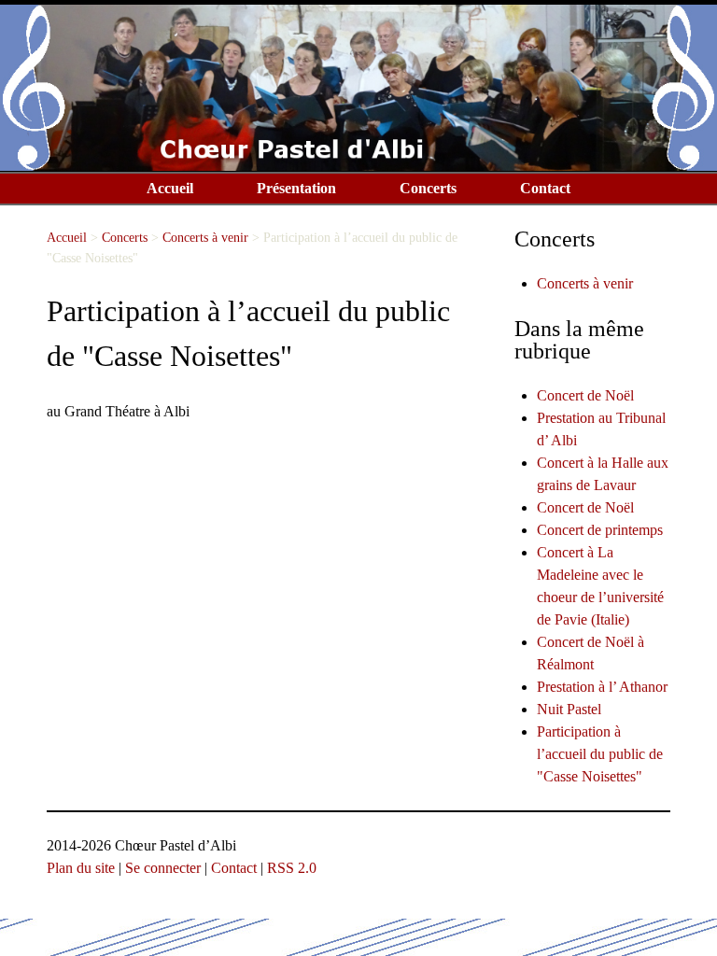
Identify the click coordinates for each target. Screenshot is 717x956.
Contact (545, 188)
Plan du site (81, 868)
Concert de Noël (585, 395)
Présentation (296, 188)
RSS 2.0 (291, 868)
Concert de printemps (600, 530)
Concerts (428, 188)
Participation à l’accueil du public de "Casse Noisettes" (600, 754)
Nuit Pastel (569, 709)
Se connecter (163, 868)
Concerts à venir (205, 237)
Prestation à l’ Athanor (602, 687)
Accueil (170, 188)
